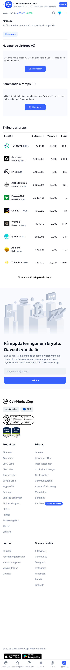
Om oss (39, 452)
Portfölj (6, 514)
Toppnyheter (9, 475)
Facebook (40, 573)
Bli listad (7, 551)
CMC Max (8, 469)
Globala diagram (11, 503)
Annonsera (8, 458)
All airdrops (10, 34)
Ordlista (7, 573)
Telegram (40, 562)
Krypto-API (8, 486)
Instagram (40, 568)
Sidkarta (7, 531)
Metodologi (41, 492)
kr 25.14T (21, 13)
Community (41, 556)
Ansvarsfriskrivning (45, 486)
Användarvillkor (43, 458)
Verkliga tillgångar (12, 497)
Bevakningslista (11, 520)
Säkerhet (40, 497)
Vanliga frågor (10, 568)
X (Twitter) (40, 551)
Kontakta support (12, 562)
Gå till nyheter (35, 69)
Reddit (38, 579)
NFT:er (6, 509)
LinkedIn (39, 585)
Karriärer (39, 503)
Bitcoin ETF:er (10, 480)
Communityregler (44, 480)
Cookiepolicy (42, 475)
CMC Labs (8, 463)
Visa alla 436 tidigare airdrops (35, 277)
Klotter (6, 526)
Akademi (7, 452)
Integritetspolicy (43, 463)
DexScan (7, 492)
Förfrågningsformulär (14, 556)
